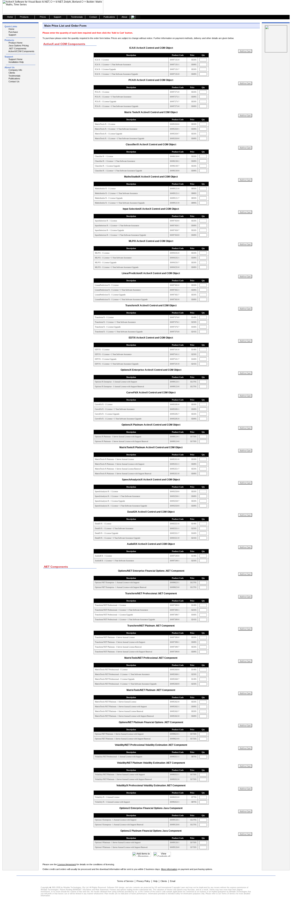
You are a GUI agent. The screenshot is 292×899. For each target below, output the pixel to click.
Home (11, 29)
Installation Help (16, 62)
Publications (14, 78)
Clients (11, 73)
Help (155, 881)
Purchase (13, 32)
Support (12, 35)
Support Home (15, 59)
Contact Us (13, 81)
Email (172, 881)
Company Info (15, 70)
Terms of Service (125, 881)
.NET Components (17, 48)
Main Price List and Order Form (65, 25)
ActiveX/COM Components (21, 51)
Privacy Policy (143, 881)
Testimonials (14, 76)
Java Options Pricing (18, 45)
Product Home (15, 43)
